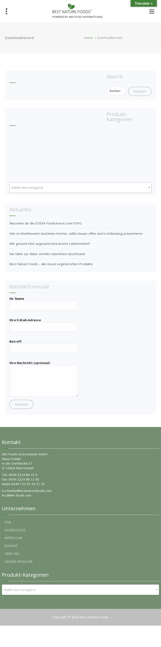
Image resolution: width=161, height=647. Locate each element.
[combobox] (80, 187)
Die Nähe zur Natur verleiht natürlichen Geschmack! (47, 254)
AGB (8, 522)
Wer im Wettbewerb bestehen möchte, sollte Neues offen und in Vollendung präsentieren (76, 233)
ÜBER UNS (12, 553)
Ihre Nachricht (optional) (29, 363)
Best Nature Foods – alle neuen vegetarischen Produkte (51, 264)
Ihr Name (16, 298)
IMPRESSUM (13, 538)
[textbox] (80, 187)
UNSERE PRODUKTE (19, 561)
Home (88, 37)
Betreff (15, 341)
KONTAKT (11, 546)
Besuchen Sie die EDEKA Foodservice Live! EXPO (45, 223)
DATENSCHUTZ (15, 530)
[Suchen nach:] (116, 91)
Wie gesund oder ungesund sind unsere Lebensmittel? (49, 243)
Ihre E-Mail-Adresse (25, 320)
